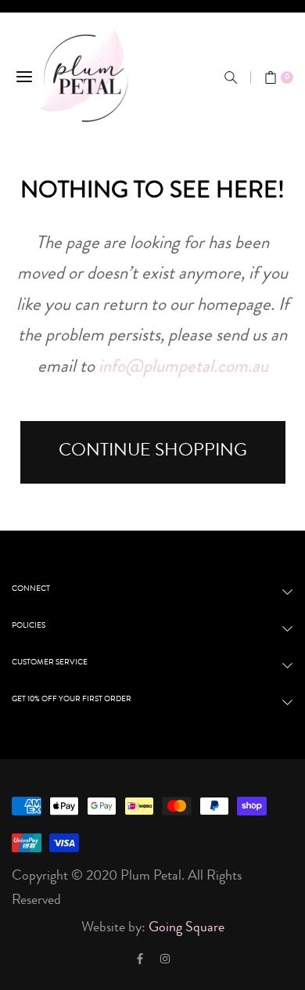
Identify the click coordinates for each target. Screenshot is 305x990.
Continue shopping (153, 452)
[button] (230, 77)
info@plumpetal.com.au (183, 368)
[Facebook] (140, 958)
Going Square (186, 928)
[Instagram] (165, 958)
